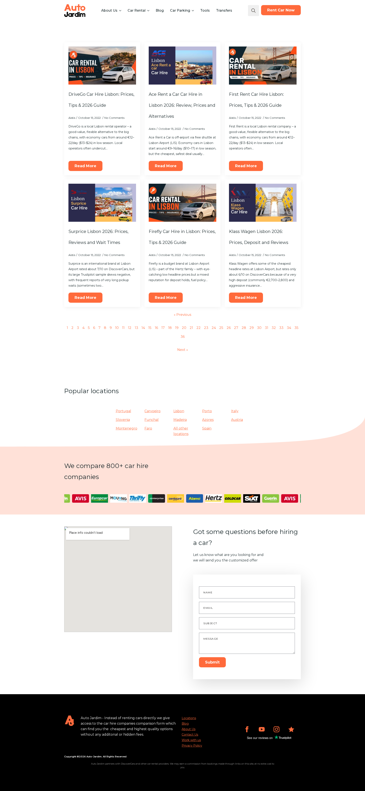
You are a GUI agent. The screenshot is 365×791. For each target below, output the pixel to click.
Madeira (180, 420)
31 (266, 328)
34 (289, 328)
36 (183, 337)
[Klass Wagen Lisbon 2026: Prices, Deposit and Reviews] (263, 203)
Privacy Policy (192, 745)
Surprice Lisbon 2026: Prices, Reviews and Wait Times (98, 237)
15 (149, 328)
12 (129, 328)
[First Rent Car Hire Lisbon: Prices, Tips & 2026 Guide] (263, 66)
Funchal (151, 420)
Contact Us (190, 734)
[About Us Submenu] (119, 11)
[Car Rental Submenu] (148, 11)
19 (176, 328)
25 (221, 328)
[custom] (291, 729)
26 (229, 328)
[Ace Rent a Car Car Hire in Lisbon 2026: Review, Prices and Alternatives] (182, 66)
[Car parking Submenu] (192, 11)
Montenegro (126, 428)
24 (214, 328)
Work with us (191, 740)
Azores (208, 420)
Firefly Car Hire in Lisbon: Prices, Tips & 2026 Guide (182, 237)
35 (296, 328)
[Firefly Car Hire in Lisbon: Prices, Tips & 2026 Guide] (182, 203)
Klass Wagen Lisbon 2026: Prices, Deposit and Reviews (258, 237)
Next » (182, 350)
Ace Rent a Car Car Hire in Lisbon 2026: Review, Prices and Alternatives (182, 105)
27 (236, 328)
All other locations (180, 431)
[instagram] (276, 729)
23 (206, 328)
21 (191, 328)
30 (259, 328)
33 (281, 328)
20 (184, 328)
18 (170, 328)
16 (156, 328)
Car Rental (137, 10)
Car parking (180, 10)
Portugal (123, 411)
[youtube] (262, 729)
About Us (109, 10)
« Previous (182, 315)
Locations (189, 718)
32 (274, 328)
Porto (207, 411)
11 (123, 328)
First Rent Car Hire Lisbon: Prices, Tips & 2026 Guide (256, 100)
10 (117, 328)
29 (251, 328)
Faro (148, 428)
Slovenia (123, 420)
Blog (160, 10)
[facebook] (247, 729)
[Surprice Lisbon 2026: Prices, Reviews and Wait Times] (102, 203)
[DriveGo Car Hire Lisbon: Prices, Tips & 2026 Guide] (102, 66)
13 (136, 328)
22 (198, 328)
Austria (237, 420)
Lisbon (178, 411)
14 (143, 328)
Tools (205, 10)
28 (244, 328)
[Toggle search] (253, 10)
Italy (234, 411)
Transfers (224, 10)
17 (163, 328)
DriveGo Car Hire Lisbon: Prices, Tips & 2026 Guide (101, 100)
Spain (206, 428)
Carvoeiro (152, 411)
